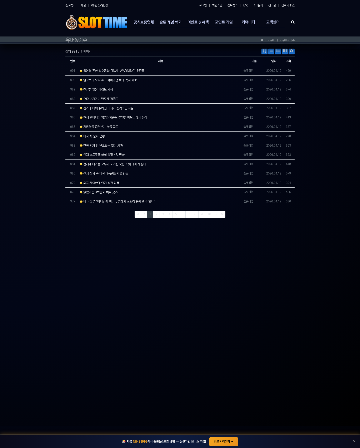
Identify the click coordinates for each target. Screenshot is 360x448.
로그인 (203, 5)
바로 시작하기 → (223, 441)
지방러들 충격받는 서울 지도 (100, 127)
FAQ (245, 5)
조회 (288, 61)
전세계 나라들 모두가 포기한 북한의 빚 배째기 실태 (114, 164)
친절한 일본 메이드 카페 (97, 89)
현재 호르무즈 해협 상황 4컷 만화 (103, 155)
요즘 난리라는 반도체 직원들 (100, 99)
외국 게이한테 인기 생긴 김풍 (100, 183)
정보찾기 (233, 5)
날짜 (273, 61)
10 (209, 214)
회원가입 (217, 5)
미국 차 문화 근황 (93, 136)
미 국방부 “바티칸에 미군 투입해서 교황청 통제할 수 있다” (118, 201)
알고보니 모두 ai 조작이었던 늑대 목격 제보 (109, 80)
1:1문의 (258, 5)
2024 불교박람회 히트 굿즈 (100, 192)
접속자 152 (288, 5)
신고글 (272, 5)
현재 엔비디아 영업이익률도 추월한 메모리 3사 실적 (114, 117)
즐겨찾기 (70, 5)
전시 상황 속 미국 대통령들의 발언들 (105, 173)
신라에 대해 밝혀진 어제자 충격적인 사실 (108, 108)
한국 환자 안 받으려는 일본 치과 (102, 145)
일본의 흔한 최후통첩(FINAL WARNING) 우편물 (113, 71)
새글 (83, 5)
